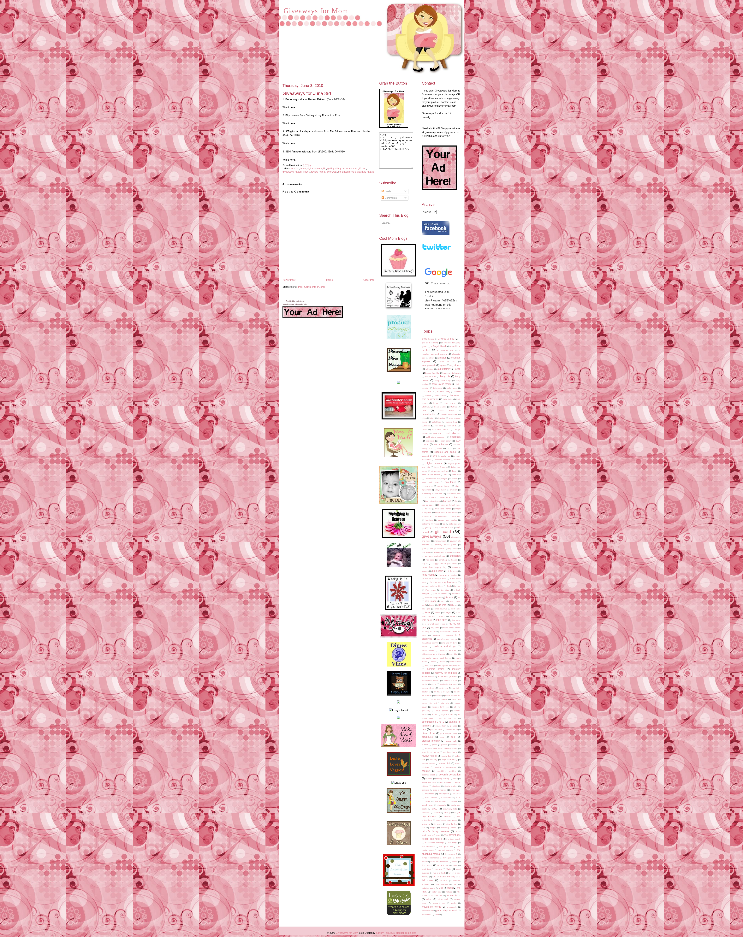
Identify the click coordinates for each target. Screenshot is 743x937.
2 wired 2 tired (446, 338)
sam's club (445, 763)
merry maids (428, 650)
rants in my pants (430, 752)
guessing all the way (443, 552)
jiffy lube (448, 597)
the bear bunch (453, 839)
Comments (390, 197)
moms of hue (428, 677)
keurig (432, 605)
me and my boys (450, 643)
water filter (436, 892)
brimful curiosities (449, 414)
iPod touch (430, 590)
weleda (449, 892)
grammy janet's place (445, 545)
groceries (426, 552)
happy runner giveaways (445, 563)
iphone (457, 586)
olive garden (442, 711)
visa (441, 888)
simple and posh (429, 782)
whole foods (454, 895)
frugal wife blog (441, 516)
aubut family (444, 369)
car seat (452, 425)
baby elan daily (442, 380)
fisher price (445, 497)
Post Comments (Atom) (311, 286)
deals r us (445, 456)
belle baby (448, 399)
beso (435, 403)
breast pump (446, 410)
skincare (425, 790)
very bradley (442, 884)
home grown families (448, 575)
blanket (426, 406)
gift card (362, 168)
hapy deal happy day (434, 567)
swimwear (332, 171)
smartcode (429, 794)
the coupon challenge (434, 843)
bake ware (452, 388)
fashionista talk (454, 494)
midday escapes (448, 650)
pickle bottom (452, 729)
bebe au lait (440, 395)
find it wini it (430, 497)
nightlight (445, 703)
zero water (426, 914)
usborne (443, 880)
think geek (447, 858)
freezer (428, 509)
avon (458, 369)
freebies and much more (449, 505)
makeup (436, 635)
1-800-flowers (428, 339)
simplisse (436, 786)
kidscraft (454, 605)
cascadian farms (440, 429)
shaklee (428, 779)
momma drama (435, 669)
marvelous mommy (430, 643)
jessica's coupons (433, 597)
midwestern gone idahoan (433, 654)
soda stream (431, 797)
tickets (454, 862)
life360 (306, 171)
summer (447, 816)
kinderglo (426, 609)
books (453, 406)
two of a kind (439, 873)
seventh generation (450, 774)
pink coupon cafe (448, 733)
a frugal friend (438, 346)
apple (443, 365)
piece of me (428, 733)
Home (329, 279)
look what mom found (435, 624)
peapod (453, 726)
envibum (453, 490)
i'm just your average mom (434, 579)
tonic (455, 865)
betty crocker (450, 403)
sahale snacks (428, 763)
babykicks (437, 388)
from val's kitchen (443, 509)
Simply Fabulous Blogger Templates (396, 932)
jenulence (456, 594)
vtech (450, 888)
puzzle (444, 745)
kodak (437, 613)
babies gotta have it (452, 373)
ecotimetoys (427, 486)
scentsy (426, 771)
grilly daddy (453, 548)
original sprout (447, 714)
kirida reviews (441, 609)
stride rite (426, 812)
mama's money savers (447, 639)
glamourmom (440, 541)
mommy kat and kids (446, 673)
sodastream (446, 797)
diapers (457, 460)
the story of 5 (451, 854)
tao (423, 828)
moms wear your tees (447, 677)
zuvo (437, 914)
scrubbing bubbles (446, 771)
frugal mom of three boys (446, 512)
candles (426, 425)
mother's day (450, 680)
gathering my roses (430, 524)
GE (444, 524)
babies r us (430, 377)
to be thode (443, 865)
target (433, 828)
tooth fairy (426, 869)
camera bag (451, 422)
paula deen (441, 726)
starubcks (441, 805)
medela (425, 646)
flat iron (447, 501)
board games (440, 407)
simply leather (450, 786)
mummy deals (428, 688)
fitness (457, 497)
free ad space (428, 505)
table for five (451, 824)
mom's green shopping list (449, 665)
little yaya (456, 620)
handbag (443, 560)
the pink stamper (445, 850)
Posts (387, 191)
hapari (298, 171)
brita (424, 418)
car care (439, 426)
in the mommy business (444, 582)
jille (459, 597)
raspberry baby (450, 752)
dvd (446, 475)
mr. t (433, 684)
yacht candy (427, 911)
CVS (435, 456)
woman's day (439, 903)
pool (453, 737)
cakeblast (436, 422)
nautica (438, 696)
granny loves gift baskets (433, 548)
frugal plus (426, 516)
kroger (447, 612)
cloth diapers (453, 433)
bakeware (427, 391)
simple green (445, 782)
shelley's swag (442, 779)
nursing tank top (440, 707)
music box (443, 688)
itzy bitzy (445, 590)
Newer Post (288, 279)
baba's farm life (432, 373)
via (455, 884)
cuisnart (425, 456)
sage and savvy (449, 760)
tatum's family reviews (435, 831)
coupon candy (445, 441)
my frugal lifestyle (442, 692)
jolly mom (430, 601)
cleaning (437, 433)
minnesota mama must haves (436, 658)
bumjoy (441, 418)
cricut (449, 448)
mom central (455, 662)
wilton (429, 899)
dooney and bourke (431, 475)
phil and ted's (436, 729)
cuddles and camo (445, 452)
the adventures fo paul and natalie (356, 171)
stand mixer (427, 805)
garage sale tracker (447, 520)
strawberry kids (450, 809)
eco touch (450, 482)
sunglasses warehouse (446, 820)
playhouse (427, 737)
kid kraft (442, 605)
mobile (443, 662)
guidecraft (455, 555)
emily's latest (440, 490)
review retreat (318, 171)
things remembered (430, 858)
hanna (454, 560)
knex (427, 612)
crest (439, 448)
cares (424, 429)
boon (303, 168)
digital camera (314, 168)
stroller (437, 812)
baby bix (445, 376)
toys (448, 869)
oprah (434, 714)
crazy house (441, 444)
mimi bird (453, 654)
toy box (438, 869)
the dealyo (452, 843)
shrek (455, 779)
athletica (429, 369)
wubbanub (452, 907)
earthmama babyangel (436, 478)
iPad (449, 586)
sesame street (428, 775)
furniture (429, 520)
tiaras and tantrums (439, 862)
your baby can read (446, 910)
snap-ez (457, 794)
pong (442, 737)
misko (433, 662)
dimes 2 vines (440, 467)
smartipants (444, 794)
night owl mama (439, 699)
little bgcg (427, 620)
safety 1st (446, 756)
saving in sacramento (445, 767)
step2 (434, 808)
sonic (458, 797)
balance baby (443, 392)
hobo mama (428, 574)
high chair (437, 571)
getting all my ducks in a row (342, 168)
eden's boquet (444, 486)
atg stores (455, 365)
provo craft (451, 741)
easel (454, 478)
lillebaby (453, 616)
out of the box (447, 718)
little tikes (441, 620)
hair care (430, 560)
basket (428, 395)
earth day (456, 475)
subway (447, 812)
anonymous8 (429, 365)
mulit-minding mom (448, 684)
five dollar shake (432, 501)
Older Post (369, 279)
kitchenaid (456, 609)
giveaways (288, 171)
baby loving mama (441, 384)
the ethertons (428, 846)
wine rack (443, 899)
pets (424, 729)
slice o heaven (439, 790)
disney (454, 471)
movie (424, 684)
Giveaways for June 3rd (306, 93)
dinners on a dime (439, 471)
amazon (295, 168)
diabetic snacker (442, 460)
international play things (432, 586)
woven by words (431, 906)
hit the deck (452, 571)
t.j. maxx (438, 824)
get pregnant (455, 524)
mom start (429, 665)
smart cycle (455, 790)
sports (454, 801)
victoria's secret (428, 888)
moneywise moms (430, 680)
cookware (430, 441)
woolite (453, 903)
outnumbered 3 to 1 (433, 722)
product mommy (431, 740)
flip (324, 168)
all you (432, 358)
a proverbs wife (445, 350)
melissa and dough (445, 646)
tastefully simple (449, 828)
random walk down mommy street (441, 748)
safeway (433, 760)
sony (427, 801)
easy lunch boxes (430, 482)
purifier (425, 745)
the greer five (446, 846)
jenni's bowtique (440, 594)
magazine (435, 628)
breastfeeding (429, 414)
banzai (458, 392)
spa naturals (441, 801)
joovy (443, 601)
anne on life (447, 361)
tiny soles (427, 865)
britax (432, 418)
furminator (456, 516)
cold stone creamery (435, 437)
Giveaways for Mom (315, 11)
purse (434, 745)
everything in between (432, 494)
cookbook (455, 437)
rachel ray (456, 745)
